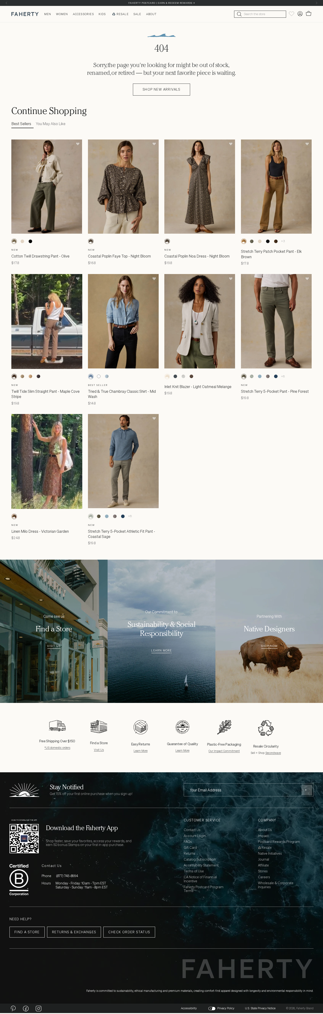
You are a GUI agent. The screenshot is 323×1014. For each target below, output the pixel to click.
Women (62, 14)
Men (47, 14)
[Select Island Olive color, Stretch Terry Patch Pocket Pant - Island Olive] (252, 241)
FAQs (188, 842)
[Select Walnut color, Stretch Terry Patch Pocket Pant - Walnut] (276, 241)
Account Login (195, 836)
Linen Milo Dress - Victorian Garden (40, 531)
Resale (123, 14)
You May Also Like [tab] (50, 123)
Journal (263, 860)
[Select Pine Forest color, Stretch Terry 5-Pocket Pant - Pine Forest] (244, 376)
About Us (265, 830)
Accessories (83, 14)
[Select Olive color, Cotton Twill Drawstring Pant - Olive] (14, 241)
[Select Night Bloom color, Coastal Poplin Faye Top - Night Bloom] (91, 241)
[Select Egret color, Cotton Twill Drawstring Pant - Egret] (22, 241)
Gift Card (190, 848)
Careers (264, 877)
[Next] (316, 3)
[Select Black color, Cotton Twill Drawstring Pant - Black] (30, 241)
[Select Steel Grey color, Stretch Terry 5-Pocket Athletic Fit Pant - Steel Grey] (268, 376)
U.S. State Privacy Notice (260, 1008)
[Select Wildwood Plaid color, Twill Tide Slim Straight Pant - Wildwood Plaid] (22, 376)
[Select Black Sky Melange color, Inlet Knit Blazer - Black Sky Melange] (175, 376)
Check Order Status (129, 932)
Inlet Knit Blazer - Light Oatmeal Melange (197, 386)
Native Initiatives (270, 854)
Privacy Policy (225, 1008)
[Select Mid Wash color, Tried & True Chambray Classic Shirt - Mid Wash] (91, 376)
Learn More (161, 650)
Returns (189, 854)
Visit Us (54, 646)
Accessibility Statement (201, 865)
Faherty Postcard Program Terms (203, 889)
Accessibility (189, 1008)
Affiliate (263, 865)
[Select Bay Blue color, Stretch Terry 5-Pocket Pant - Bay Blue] (260, 376)
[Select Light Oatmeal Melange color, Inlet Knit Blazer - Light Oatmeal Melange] (167, 376)
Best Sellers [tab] (21, 123)
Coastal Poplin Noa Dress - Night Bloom (197, 256)
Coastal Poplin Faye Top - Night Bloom (119, 256)
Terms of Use (194, 871)
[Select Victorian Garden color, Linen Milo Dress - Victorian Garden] (14, 516)
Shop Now (269, 646)
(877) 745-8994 (67, 876)
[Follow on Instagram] (38, 1008)
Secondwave (273, 753)
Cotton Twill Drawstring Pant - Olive (40, 256)
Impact (263, 836)
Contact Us (192, 830)
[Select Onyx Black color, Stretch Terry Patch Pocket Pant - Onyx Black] (268, 241)
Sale (137, 14)
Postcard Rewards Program (279, 842)
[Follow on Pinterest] (13, 1008)
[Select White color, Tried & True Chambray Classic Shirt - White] (99, 376)
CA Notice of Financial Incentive (200, 879)
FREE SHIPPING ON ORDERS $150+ (161, 2)
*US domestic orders (57, 747)
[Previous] (6, 3)
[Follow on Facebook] (25, 1008)
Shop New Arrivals (161, 89)
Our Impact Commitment (224, 751)
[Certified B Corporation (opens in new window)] (18, 880)
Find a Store (27, 932)
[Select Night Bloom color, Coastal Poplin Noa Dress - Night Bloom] (167, 241)
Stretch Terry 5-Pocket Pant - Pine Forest (275, 391)
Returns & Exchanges (74, 932)
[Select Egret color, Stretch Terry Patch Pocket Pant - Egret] (260, 241)
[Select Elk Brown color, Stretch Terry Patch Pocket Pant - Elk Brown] (244, 241)
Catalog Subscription (200, 860)
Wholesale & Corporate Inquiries (275, 885)
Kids (102, 14)
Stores (263, 871)
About (151, 14)
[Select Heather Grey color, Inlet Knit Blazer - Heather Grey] (183, 376)
